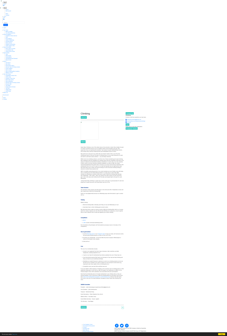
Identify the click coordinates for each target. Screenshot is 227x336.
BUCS (84, 220)
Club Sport (8, 62)
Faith (7, 37)
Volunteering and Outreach (12, 58)
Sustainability (9, 57)
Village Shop (8, 89)
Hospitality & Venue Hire (11, 75)
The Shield (8, 85)
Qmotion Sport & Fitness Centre (13, 67)
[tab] (102, 307)
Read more (14, 334)
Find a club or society (10, 48)
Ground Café (8, 84)
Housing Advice (9, 41)
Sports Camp (9, 69)
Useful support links (10, 45)
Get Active (8, 64)
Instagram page (101, 233)
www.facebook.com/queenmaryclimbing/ (136, 121)
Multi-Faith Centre (10, 79)
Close (221, 334)
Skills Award (8, 55)
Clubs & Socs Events (10, 51)
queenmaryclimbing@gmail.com (134, 119)
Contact (7, 15)
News (7, 13)
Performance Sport (10, 65)
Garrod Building (9, 81)
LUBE (84, 222)
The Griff (8, 88)
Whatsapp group (90, 233)
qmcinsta (129, 122)
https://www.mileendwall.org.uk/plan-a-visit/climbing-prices (96, 276)
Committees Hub (9, 50)
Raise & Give (8, 59)
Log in (4, 3)
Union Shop (8, 91)
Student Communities (10, 44)
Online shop (8, 77)
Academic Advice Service (11, 35)
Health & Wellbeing (10, 40)
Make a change (9, 31)
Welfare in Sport (9, 72)
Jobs (7, 54)
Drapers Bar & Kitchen (10, 86)
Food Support (9, 38)
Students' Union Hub (10, 78)
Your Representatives (10, 32)
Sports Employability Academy (13, 71)
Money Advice (9, 42)
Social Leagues (9, 68)
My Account (8, 10)
